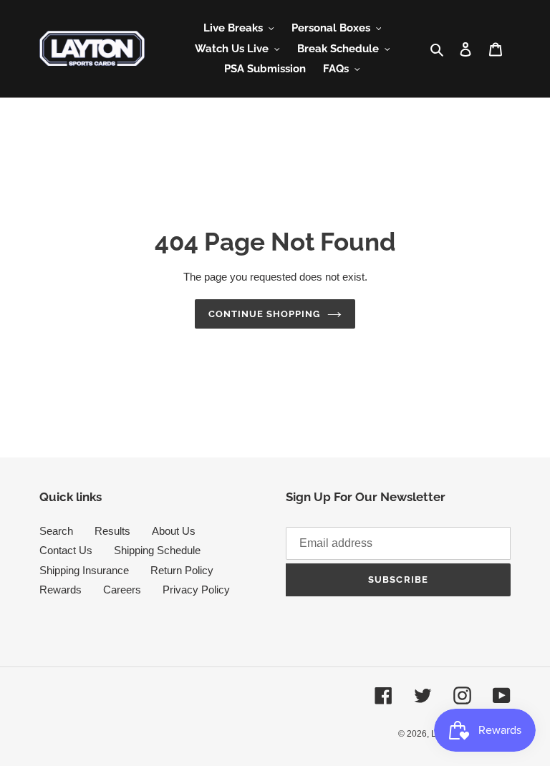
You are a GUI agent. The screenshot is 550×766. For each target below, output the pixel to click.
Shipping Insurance (84, 570)
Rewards (60, 589)
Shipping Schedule (157, 550)
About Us (174, 531)
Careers (122, 589)
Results (112, 531)
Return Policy (181, 570)
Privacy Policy (196, 589)
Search (56, 531)
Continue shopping (264, 314)
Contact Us (65, 550)
